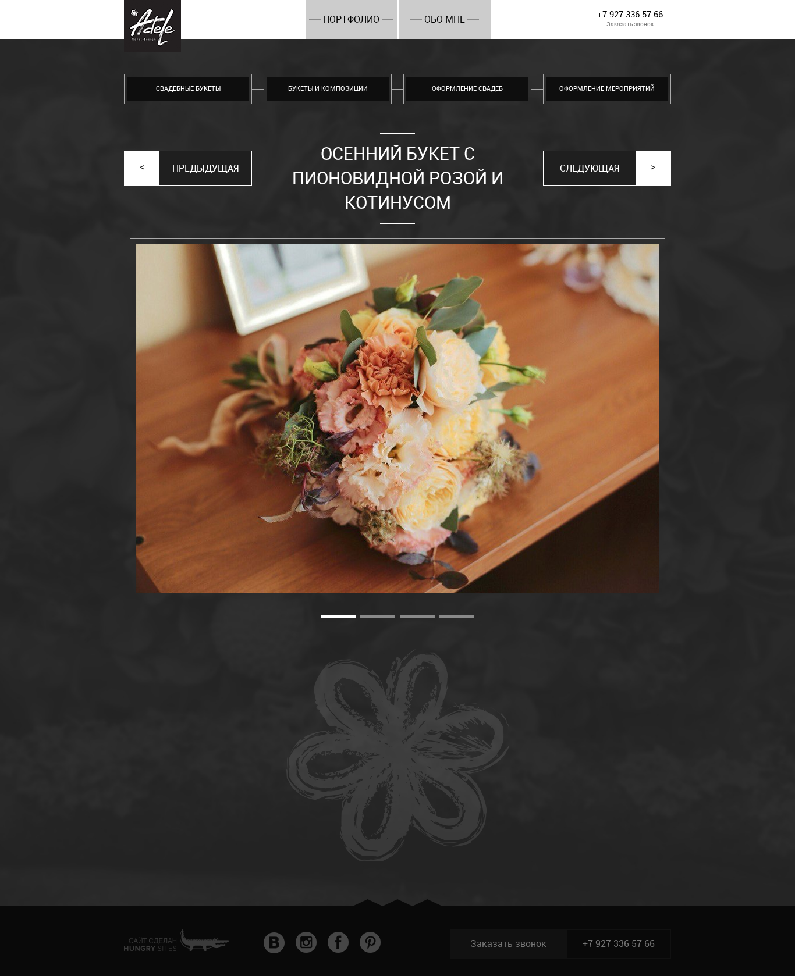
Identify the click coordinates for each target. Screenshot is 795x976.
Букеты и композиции (328, 88)
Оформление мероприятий (607, 88)
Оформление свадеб (467, 88)
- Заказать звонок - (630, 24)
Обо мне (444, 19)
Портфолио (351, 19)
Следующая (589, 168)
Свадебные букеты (188, 88)
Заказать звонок (508, 943)
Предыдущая (205, 168)
